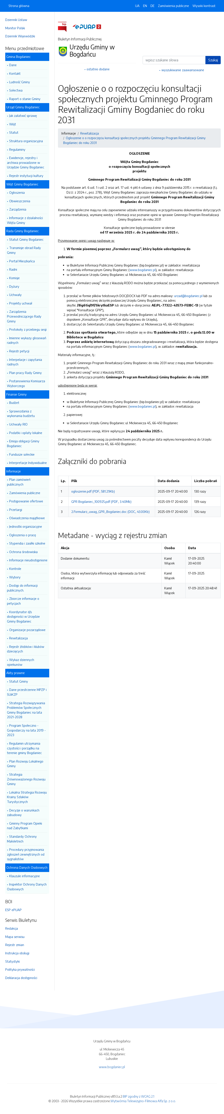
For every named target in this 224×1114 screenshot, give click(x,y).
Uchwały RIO (18, 424)
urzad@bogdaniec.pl (188, 296)
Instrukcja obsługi (17, 953)
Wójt (12, 124)
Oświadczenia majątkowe (27, 518)
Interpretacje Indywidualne (28, 463)
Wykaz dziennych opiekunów (20, 662)
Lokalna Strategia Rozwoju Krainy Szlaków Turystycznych (27, 797)
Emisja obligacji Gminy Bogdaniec (23, 443)
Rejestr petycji (19, 351)
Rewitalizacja (18, 638)
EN (145, 6)
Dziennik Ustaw (16, 20)
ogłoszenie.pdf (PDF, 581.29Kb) (93, 491)
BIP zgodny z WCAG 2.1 (138, 1096)
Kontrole (15, 569)
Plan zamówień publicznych (18, 481)
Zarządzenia (17, 209)
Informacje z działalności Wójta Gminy (25, 220)
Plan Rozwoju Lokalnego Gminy (25, 763)
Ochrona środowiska (23, 552)
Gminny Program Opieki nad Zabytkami (24, 825)
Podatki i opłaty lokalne (25, 433)
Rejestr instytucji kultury (26, 176)
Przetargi (15, 510)
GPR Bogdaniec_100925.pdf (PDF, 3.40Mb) (101, 501)
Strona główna (19, 6)
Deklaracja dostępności (21, 978)
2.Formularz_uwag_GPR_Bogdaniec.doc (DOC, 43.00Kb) (110, 512)
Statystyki (12, 961)
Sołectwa (16, 90)
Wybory (15, 577)
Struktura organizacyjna (26, 141)
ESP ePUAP (13, 910)
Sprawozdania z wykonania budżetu (21, 413)
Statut (13, 132)
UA (137, 6)
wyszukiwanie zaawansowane (182, 70)
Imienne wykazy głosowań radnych (26, 340)
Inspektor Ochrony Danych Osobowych (27, 886)
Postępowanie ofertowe (26, 501)
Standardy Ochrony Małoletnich (22, 838)
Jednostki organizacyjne (25, 526)
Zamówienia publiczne (24, 493)
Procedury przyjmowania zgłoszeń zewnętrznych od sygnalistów (25, 854)
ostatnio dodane (98, 69)
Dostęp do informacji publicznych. (22, 587)
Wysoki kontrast (203, 6)
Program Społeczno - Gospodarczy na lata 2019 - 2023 (26, 730)
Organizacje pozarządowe (27, 630)
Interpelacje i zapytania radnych (24, 362)
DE (152, 6)
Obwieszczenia (19, 201)
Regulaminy (17, 149)
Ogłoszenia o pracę (22, 535)
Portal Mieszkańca (22, 261)
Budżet (14, 403)
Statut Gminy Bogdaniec (26, 239)
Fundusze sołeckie (22, 454)
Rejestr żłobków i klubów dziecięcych (25, 649)
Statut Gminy (18, 681)
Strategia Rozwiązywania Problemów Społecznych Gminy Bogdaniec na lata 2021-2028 (26, 710)
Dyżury (14, 286)
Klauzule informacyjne (24, 876)
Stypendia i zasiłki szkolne (27, 543)
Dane (13, 65)
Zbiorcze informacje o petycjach (23, 601)
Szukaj (213, 60)
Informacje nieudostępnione (28, 560)
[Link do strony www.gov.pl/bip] (65, 26)
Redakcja (11, 928)
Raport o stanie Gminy (24, 99)
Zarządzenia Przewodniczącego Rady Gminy (24, 316)
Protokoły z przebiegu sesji (28, 329)
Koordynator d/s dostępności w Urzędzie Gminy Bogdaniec (23, 616)
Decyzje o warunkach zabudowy (23, 812)
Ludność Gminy (19, 82)
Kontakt (15, 73)
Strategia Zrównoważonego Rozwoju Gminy (26, 779)
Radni (13, 269)
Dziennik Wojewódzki (20, 36)
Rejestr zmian (14, 945)
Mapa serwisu (14, 937)
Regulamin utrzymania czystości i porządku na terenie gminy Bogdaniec (24, 748)
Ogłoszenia (17, 192)
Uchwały (15, 295)
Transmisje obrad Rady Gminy (24, 250)
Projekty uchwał (20, 303)
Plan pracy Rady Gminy (25, 373)
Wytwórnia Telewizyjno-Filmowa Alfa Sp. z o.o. (143, 1101)
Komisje (14, 278)
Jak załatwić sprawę (23, 116)
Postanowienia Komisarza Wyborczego (26, 383)
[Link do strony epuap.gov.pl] (87, 26)
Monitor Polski (15, 28)
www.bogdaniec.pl (143, 270)
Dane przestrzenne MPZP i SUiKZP (27, 692)
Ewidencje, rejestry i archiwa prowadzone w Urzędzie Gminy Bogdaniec (25, 162)
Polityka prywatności (20, 969)
